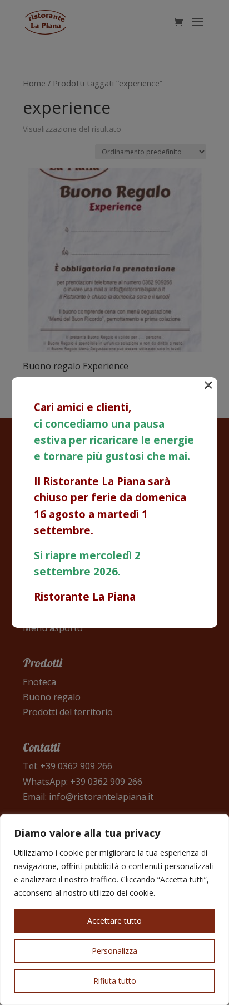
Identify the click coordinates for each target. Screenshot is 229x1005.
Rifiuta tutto (114, 980)
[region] (114, 909)
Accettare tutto (114, 920)
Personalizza (114, 950)
